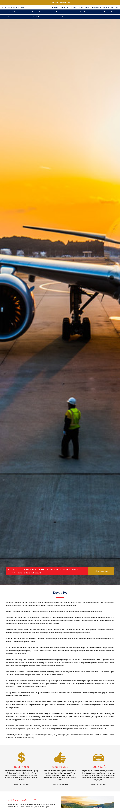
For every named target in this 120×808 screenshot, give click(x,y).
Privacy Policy (60, 17)
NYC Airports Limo (9, 7)
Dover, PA (21, 7)
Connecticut (36, 12)
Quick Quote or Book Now (60, 3)
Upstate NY (36, 17)
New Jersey (60, 12)
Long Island (108, 12)
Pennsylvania (84, 12)
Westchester (12, 17)
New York (12, 12)
